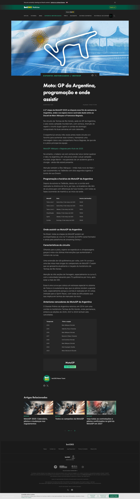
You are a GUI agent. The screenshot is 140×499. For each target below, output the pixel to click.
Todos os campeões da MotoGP (69, 419)
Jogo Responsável (71, 449)
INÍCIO (26, 15)
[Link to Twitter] (96, 76)
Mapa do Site (94, 449)
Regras (45, 449)
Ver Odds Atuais (70, 367)
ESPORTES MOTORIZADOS (53, 15)
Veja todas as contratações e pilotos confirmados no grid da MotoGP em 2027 (100, 421)
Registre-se (112, 7)
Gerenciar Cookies (92, 496)
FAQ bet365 (61, 449)
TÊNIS (66, 15)
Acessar (68, 12)
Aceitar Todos (113, 496)
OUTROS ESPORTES (85, 15)
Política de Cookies (26, 497)
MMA (40, 15)
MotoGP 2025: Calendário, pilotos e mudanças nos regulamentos (36, 421)
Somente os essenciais (103, 496)
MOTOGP (76, 76)
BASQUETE (73, 15)
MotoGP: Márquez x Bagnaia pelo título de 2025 (63, 149)
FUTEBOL (34, 15)
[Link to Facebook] (92, 76)
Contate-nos (52, 449)
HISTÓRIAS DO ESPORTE (102, 15)
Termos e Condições (83, 449)
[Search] (114, 15)
